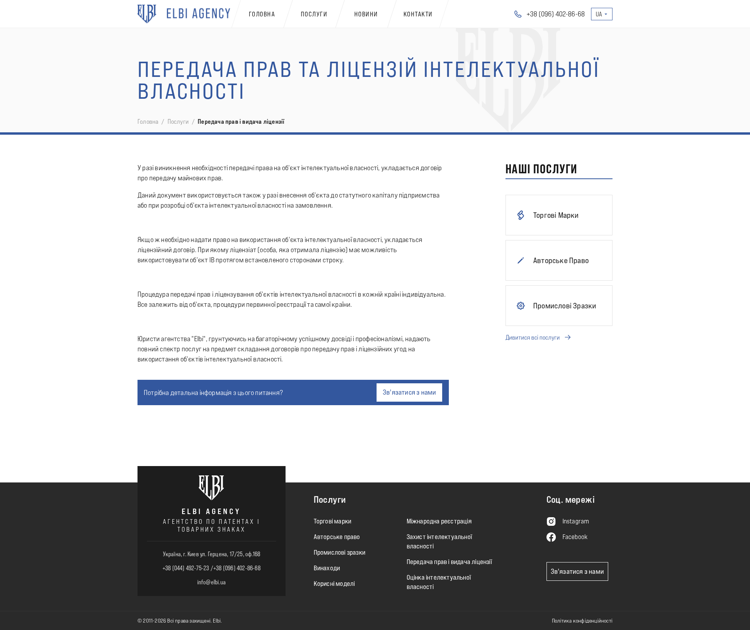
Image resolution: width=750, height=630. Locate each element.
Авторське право (337, 537)
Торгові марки (333, 521)
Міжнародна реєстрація (439, 521)
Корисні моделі (334, 583)
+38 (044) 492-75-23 (185, 567)
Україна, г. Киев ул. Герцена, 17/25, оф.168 (212, 553)
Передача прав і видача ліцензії (449, 562)
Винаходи (327, 568)
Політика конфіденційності (582, 621)
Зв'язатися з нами (409, 392)
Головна (148, 121)
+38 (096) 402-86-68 (237, 567)
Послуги (178, 121)
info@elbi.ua (211, 582)
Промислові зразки (339, 552)
